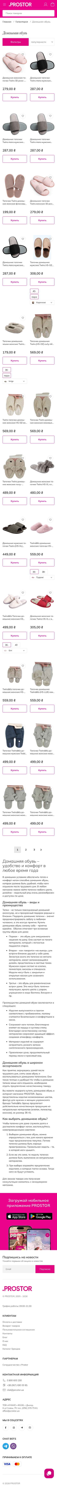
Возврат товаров (11, 1325)
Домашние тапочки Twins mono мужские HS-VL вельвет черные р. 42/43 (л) (41, 79)
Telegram (22, 1427)
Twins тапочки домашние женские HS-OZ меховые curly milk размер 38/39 (14, 421)
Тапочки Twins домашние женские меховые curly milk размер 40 (41, 421)
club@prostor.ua (15, 1390)
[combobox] (42, 302)
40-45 (34, 291)
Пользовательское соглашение (19, 1329)
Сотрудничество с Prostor (15, 1364)
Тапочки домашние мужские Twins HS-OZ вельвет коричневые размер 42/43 (41, 264)
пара (34, 296)
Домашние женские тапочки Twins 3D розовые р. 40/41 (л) (14, 79)
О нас (5, 1341)
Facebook (6, 1427)
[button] (23, 54)
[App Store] (16, 1216)
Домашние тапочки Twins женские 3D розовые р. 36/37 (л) (42, 202)
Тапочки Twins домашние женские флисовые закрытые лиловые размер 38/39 (15, 202)
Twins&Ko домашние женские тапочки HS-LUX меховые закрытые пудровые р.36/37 (42, 544)
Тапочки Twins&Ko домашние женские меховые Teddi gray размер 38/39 (14, 814)
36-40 (7, 370)
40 (16, 644)
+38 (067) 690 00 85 (17, 1385)
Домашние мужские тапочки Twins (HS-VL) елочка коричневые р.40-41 (14, 544)
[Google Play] (40, 1216)
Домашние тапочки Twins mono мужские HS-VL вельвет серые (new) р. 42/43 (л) (13, 141)
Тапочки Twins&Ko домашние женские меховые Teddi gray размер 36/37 (42, 752)
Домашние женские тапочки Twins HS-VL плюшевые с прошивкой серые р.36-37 (42, 483)
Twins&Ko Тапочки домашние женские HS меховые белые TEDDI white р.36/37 (14, 617)
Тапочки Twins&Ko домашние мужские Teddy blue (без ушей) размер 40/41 (14, 752)
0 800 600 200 (14, 1380)
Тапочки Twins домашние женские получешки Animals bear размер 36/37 (14, 483)
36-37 (34, 572)
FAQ (5, 1345)
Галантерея (22, 21)
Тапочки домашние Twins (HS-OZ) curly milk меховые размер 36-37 (41, 342)
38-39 (43, 572)
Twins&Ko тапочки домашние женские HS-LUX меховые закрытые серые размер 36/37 (14, 690)
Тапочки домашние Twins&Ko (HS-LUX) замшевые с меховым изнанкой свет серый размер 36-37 (42, 690)
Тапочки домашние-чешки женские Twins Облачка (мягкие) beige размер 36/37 (14, 342)
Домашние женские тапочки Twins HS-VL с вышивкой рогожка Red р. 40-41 (42, 617)
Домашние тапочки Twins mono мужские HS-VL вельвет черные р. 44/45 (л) (14, 264)
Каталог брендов (11, 1348)
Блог (5, 1337)
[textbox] (42, 302)
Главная (7, 21)
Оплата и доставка (12, 1322)
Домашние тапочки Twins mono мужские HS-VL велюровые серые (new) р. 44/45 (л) (41, 141)
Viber (30, 1427)
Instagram (14, 1427)
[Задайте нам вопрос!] (49, 1475)
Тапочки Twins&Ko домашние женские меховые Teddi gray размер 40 (42, 814)
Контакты (8, 1333)
